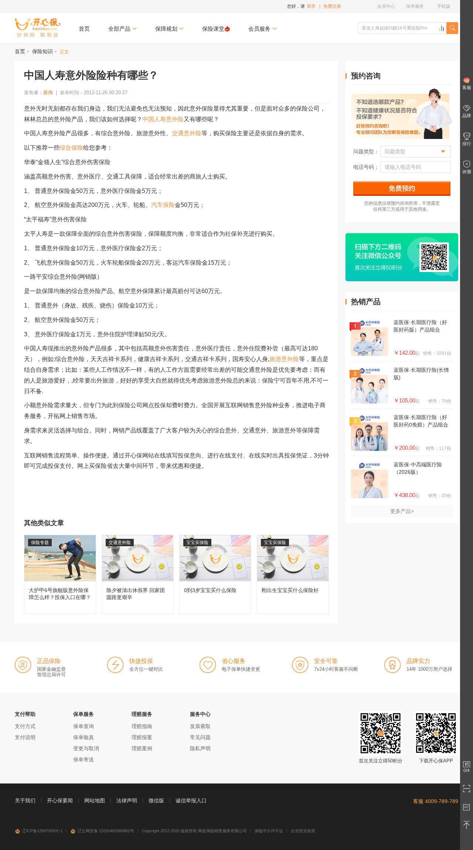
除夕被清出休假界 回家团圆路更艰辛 (137, 574)
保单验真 (83, 737)
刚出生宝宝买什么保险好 (293, 574)
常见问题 (200, 737)
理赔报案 (142, 737)
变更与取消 (86, 748)
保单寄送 (83, 759)
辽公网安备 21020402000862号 (106, 831)
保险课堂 (213, 29)
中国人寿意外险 (163, 119)
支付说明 (25, 737)
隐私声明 (200, 748)
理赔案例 (142, 748)
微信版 (156, 800)
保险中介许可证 (269, 831)
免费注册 (332, 6)
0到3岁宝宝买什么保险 (215, 574)
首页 (84, 29)
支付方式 (25, 726)
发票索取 (200, 726)
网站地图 (94, 800)
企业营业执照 (303, 831)
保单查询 (83, 726)
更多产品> (402, 511)
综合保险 (71, 147)
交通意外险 (186, 133)
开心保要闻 (60, 800)
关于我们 (25, 800)
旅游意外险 (284, 359)
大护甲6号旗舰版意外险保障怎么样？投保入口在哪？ (60, 574)
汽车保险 (163, 205)
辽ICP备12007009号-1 (42, 831)
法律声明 (126, 800)
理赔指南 (142, 726)
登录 (311, 6)
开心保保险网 (37, 27)
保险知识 (42, 51)
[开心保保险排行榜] (441, 28)
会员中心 (386, 6)
